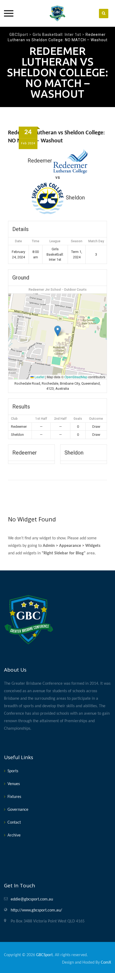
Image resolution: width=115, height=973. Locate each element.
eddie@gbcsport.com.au (32, 899)
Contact (14, 822)
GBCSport (44, 955)
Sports (12, 771)
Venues (13, 784)
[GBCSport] (57, 13)
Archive (14, 835)
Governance (17, 810)
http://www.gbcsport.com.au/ (36, 910)
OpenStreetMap (75, 376)
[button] (57, 330)
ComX (106, 962)
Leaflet (39, 376)
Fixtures (14, 797)
